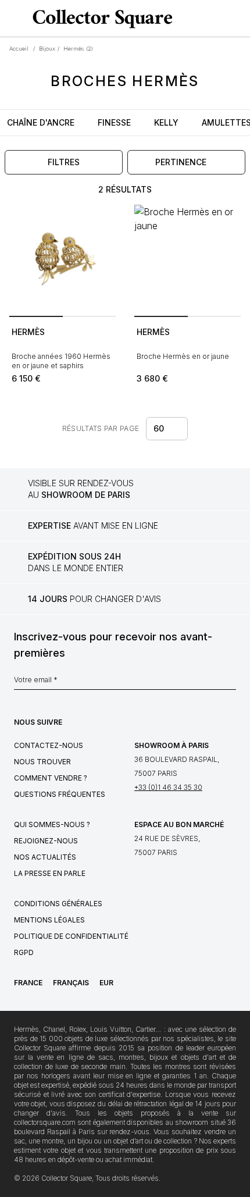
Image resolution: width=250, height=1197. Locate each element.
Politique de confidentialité (71, 936)
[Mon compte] (237, 18)
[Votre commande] (219, 18)
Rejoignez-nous (46, 840)
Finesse (114, 122)
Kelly (166, 122)
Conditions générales (58, 903)
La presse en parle (49, 873)
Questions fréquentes (59, 794)
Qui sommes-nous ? (52, 824)
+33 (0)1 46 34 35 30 (168, 787)
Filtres (64, 162)
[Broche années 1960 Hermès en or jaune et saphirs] (62, 258)
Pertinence (180, 162)
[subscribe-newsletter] (230, 682)
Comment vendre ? (50, 778)
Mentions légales (49, 919)
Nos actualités (45, 857)
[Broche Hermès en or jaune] (187, 258)
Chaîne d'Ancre (40, 122)
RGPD (24, 952)
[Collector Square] (100, 18)
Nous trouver (42, 761)
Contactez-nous (48, 745)
